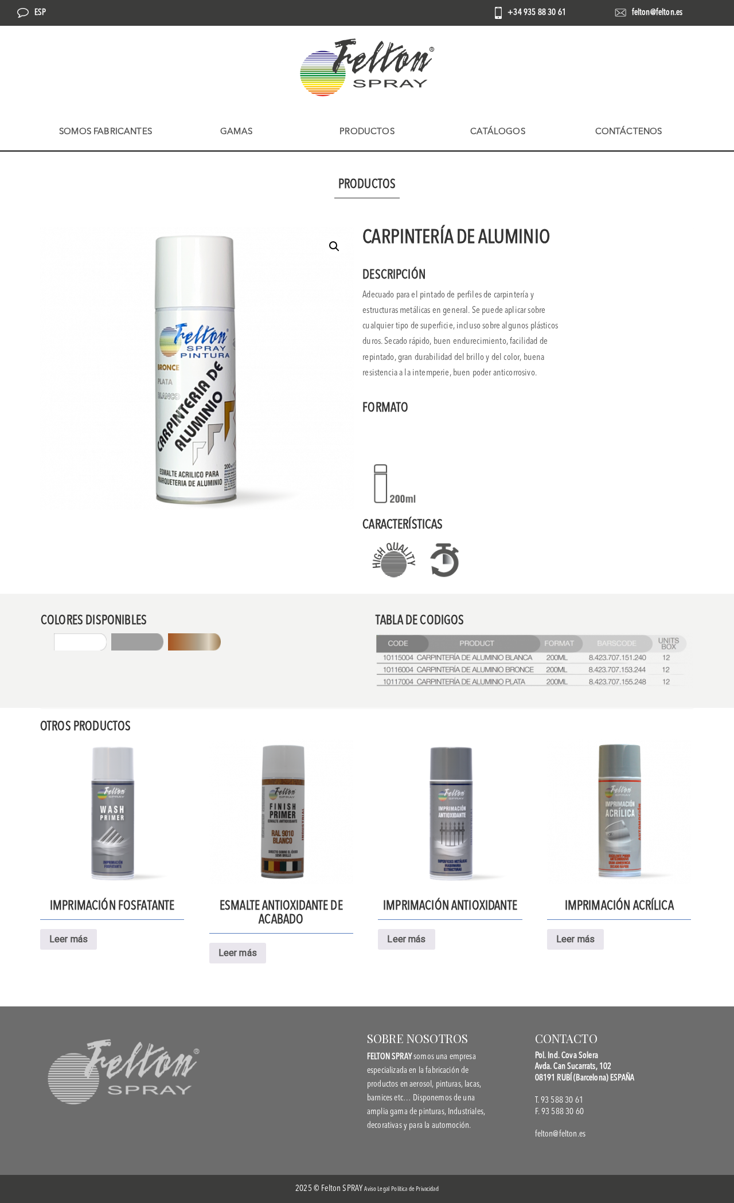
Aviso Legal (376, 1189)
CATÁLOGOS (497, 132)
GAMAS (236, 132)
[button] (334, 246)
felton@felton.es (657, 13)
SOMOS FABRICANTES (105, 132)
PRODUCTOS (366, 132)
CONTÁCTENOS (628, 132)
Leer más (68, 939)
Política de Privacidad (415, 1189)
